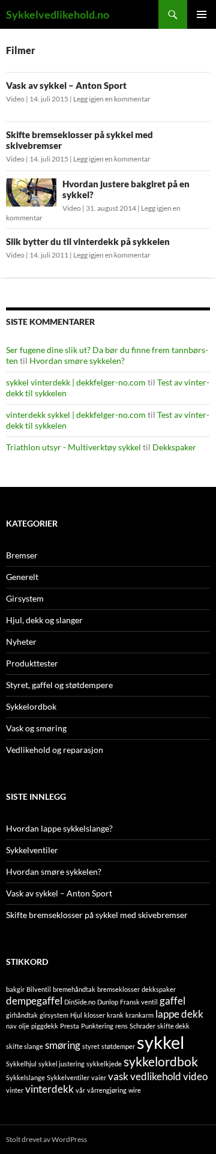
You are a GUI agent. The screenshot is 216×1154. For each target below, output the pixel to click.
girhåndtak (22, 1015)
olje (24, 1026)
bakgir (15, 989)
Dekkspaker (174, 447)
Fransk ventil (139, 1002)
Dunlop (107, 1002)
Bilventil (38, 989)
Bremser (22, 555)
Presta (69, 1026)
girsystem (54, 1015)
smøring (62, 1045)
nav (11, 1026)
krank (115, 1015)
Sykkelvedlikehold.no (57, 14)
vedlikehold (155, 1076)
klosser (94, 1015)
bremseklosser (118, 989)
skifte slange (24, 1046)
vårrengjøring (107, 1090)
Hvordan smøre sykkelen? (77, 360)
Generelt (22, 577)
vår (80, 1090)
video (195, 1076)
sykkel (160, 1042)
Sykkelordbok (31, 706)
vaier (98, 1077)
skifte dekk (173, 1026)
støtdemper (118, 1046)
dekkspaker (159, 989)
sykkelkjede (104, 1064)
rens (121, 1026)
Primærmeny (201, 14)
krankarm (139, 1015)
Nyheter (21, 641)
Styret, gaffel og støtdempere (59, 685)
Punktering (97, 1026)
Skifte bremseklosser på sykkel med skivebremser (97, 915)
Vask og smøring (36, 728)
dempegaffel (34, 1000)
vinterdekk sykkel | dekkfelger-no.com (76, 414)
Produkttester (32, 663)
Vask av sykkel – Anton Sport (66, 85)
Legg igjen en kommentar (112, 98)
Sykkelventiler (32, 850)
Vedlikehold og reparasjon (54, 750)
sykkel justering (61, 1064)
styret (91, 1046)
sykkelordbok (161, 1061)
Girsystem (25, 598)
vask (118, 1076)
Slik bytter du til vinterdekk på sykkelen (88, 241)
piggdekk (44, 1026)
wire (134, 1090)
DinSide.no (79, 1002)
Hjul (76, 1015)
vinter (14, 1090)
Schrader (142, 1026)
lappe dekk (179, 1013)
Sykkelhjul (21, 1064)
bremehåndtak (74, 989)
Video (15, 98)
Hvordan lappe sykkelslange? (59, 828)
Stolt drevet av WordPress (46, 1139)
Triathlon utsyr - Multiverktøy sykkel (73, 447)
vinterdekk (49, 1089)
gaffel (172, 1000)
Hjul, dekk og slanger (44, 620)
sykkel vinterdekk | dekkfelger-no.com (76, 382)
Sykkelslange (25, 1077)
